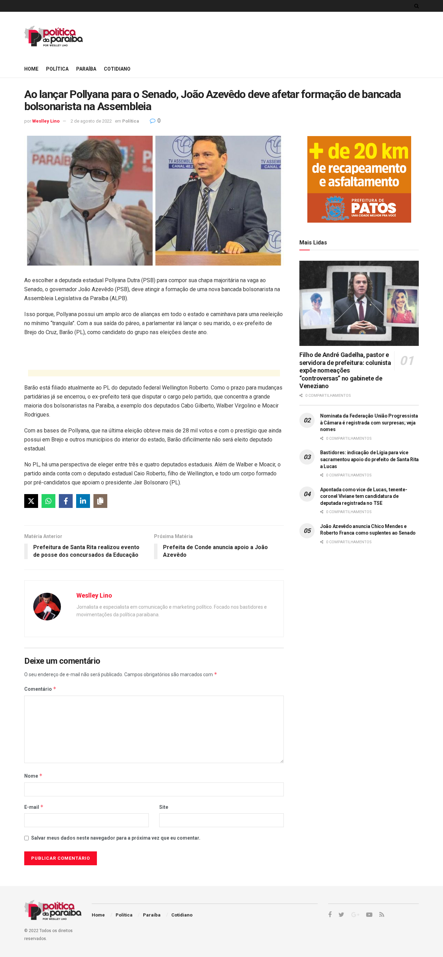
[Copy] (100, 501)
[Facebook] (66, 501)
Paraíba (86, 69)
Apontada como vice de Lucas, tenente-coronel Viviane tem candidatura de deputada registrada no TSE (363, 496)
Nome (33, 775)
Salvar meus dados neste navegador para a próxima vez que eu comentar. (115, 838)
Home (31, 69)
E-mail (34, 807)
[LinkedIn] (83, 501)
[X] (31, 501)
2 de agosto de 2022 (91, 121)
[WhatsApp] (48, 501)
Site (163, 807)
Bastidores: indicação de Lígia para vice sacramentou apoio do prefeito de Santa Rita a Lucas (369, 459)
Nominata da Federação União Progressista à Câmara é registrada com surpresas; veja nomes (369, 422)
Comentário (40, 689)
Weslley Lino (46, 121)
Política (57, 69)
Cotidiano (117, 69)
